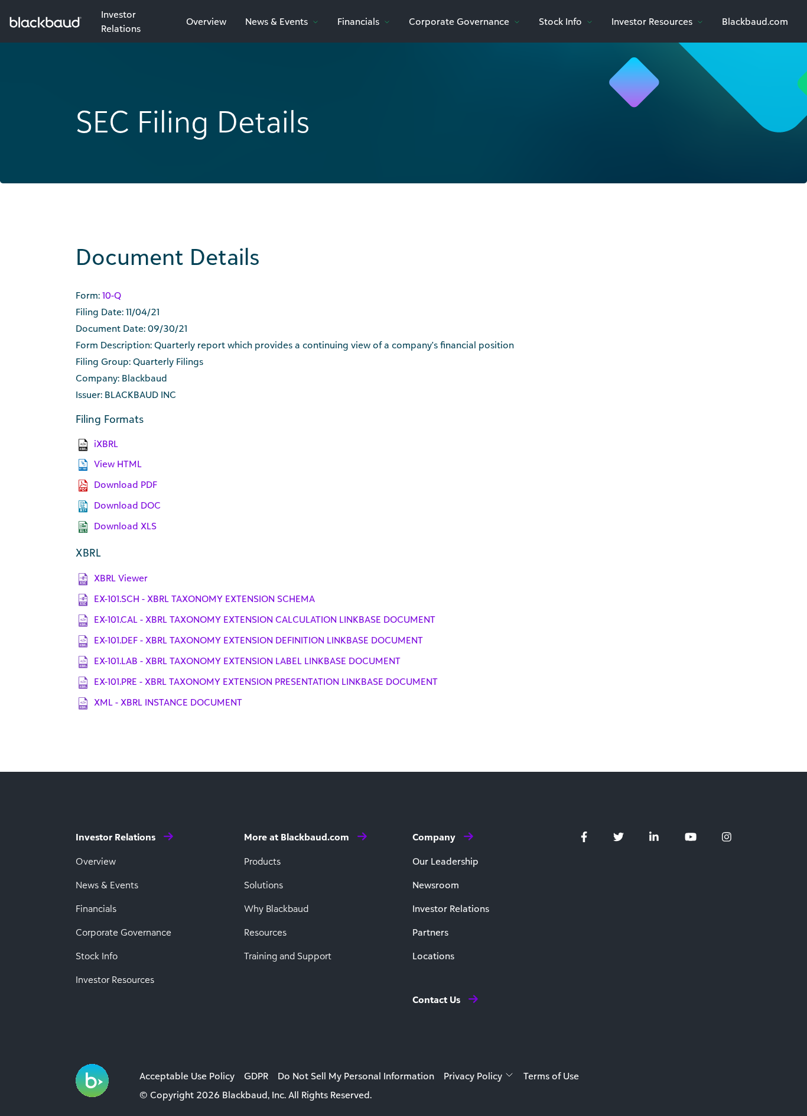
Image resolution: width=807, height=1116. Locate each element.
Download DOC (127, 505)
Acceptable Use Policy (187, 1076)
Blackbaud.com (755, 21)
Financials (359, 21)
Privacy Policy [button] (473, 1076)
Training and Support (287, 956)
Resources (265, 932)
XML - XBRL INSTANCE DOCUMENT (168, 702)
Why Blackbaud (276, 908)
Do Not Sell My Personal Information (356, 1076)
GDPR (256, 1076)
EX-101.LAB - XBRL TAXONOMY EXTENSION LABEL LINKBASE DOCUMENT (247, 661)
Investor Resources (653, 21)
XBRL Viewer (121, 578)
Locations (433, 956)
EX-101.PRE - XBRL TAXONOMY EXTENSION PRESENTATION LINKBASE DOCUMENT (266, 681)
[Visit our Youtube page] (691, 836)
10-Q (111, 295)
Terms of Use (551, 1076)
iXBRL (106, 443)
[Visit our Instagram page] (726, 836)
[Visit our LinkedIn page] (654, 836)
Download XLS (125, 526)
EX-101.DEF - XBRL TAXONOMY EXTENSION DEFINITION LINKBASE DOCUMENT (258, 640)
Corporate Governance (460, 21)
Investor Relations (450, 908)
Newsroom (435, 885)
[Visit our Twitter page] (618, 836)
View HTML (118, 464)
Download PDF (125, 484)
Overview (206, 21)
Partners (430, 932)
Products (262, 861)
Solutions (263, 885)
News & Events (277, 21)
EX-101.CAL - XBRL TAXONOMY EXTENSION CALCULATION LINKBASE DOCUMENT (264, 619)
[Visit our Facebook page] (584, 836)
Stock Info (561, 21)
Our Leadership (445, 861)
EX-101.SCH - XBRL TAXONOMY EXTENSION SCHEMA (204, 598)
